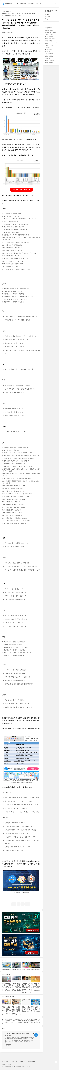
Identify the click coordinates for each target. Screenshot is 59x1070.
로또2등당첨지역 (48, 49)
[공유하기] (18, 904)
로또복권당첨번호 (48, 40)
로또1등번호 (47, 47)
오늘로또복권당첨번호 (49, 45)
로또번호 (38, 4)
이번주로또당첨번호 (49, 53)
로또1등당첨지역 (48, 27)
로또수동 (54, 32)
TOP (56, 1062)
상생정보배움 (22, 1061)
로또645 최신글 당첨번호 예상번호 (51, 11)
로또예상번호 (23, 4)
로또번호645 (47, 43)
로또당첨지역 (47, 58)
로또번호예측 (47, 51)
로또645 (51, 34)
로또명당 (51, 30)
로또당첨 (46, 36)
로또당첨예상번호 (48, 42)
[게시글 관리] (22, 904)
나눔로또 (53, 29)
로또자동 (46, 38)
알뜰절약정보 (14, 1061)
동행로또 (51, 62)
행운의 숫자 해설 (31, 1061)
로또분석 (54, 42)
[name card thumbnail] (36, 1035)
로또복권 (46, 62)
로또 (51, 47)
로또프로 (51, 56)
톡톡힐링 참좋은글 (5, 1061)
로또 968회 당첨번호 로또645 (21, 190)
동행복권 (51, 36)
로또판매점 (47, 34)
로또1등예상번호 (48, 32)
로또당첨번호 (31, 4)
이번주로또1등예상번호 (49, 60)
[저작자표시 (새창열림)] (31, 903)
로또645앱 (47, 30)
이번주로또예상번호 (49, 55)
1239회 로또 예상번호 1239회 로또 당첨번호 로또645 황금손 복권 (19, 1034)
